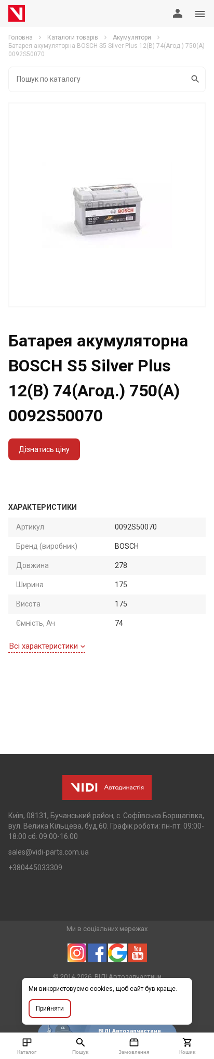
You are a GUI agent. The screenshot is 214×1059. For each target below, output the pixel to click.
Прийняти (50, 1008)
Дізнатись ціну (44, 449)
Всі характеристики (43, 646)
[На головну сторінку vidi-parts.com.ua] (16, 13)
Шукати (195, 79)
